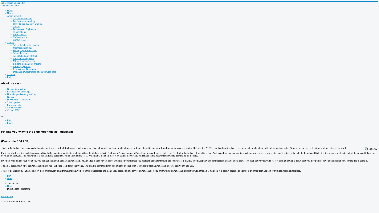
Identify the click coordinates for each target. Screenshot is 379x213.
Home (10, 10)
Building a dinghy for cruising (27, 64)
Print (9, 120)
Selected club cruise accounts (26, 45)
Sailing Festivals (20, 53)
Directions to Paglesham (24, 29)
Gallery (16, 26)
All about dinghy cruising (25, 56)
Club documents (20, 37)
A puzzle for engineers (23, 58)
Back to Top (7, 196)
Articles (10, 42)
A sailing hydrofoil (21, 66)
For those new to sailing (24, 21)
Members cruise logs (22, 48)
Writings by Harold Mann (25, 50)
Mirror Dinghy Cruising (24, 61)
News (10, 13)
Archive (11, 74)
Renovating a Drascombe (25, 69)
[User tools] (2, 116)
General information (16, 89)
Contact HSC (19, 40)
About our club (14, 16)
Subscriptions (19, 32)
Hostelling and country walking (27, 24)
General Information (22, 18)
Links (9, 77)
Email (10, 123)
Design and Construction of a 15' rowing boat (34, 72)
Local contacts (20, 34)
